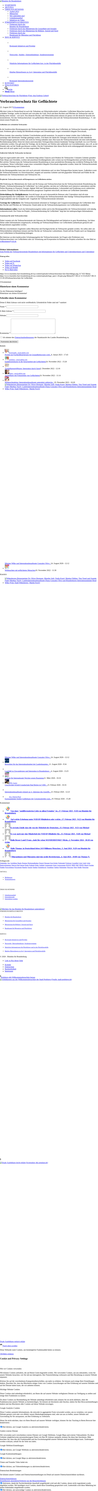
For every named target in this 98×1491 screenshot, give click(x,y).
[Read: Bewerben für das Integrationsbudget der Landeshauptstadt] (7, 762)
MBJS (73, 865)
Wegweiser (70, 867)
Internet (22, 865)
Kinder (27, 865)
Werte (75, 867)
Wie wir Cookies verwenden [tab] (11, 1369)
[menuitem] (51, 5)
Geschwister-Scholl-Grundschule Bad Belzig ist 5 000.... (26, 785)
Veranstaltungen (10, 879)
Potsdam (91, 865)
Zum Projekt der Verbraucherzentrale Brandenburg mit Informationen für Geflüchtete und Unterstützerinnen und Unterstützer (47, 252)
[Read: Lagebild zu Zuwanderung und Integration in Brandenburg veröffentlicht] (7, 769)
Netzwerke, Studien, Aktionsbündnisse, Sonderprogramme (32, 55)
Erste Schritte (54, 863)
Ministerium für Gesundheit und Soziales (18, 921)
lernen (55, 865)
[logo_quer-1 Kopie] (10, 1)
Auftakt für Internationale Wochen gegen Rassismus (24, 778)
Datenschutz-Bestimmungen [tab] (10, 1471)
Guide (84, 863)
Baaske (20, 863)
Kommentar (5, 333)
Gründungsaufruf (10, 895)
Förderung (68, 863)
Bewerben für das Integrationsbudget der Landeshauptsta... (27, 764)
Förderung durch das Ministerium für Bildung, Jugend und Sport (34, 31)
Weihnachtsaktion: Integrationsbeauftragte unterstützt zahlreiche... (29, 382)
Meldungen (8, 877)
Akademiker (3, 863)
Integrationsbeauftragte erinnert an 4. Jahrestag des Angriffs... (28, 792)
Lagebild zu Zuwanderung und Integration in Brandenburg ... (28, 771)
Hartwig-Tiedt (16, 865)
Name (3, 307)
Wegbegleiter (63, 867)
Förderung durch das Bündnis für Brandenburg (19, 25)
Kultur (37, 865)
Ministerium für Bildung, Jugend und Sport (19, 924)
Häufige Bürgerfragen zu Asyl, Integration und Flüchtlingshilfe (33, 72)
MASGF (68, 865)
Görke (88, 863)
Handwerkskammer (5, 865)
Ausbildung (13, 863)
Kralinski (32, 865)
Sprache (30, 867)
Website (3, 315)
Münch (86, 865)
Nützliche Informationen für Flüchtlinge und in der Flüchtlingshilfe (26, 947)
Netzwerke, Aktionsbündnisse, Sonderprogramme (20, 943)
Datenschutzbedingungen (24, 337)
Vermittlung (50, 867)
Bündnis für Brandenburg (13, 917)
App (8, 863)
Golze (80, 863)
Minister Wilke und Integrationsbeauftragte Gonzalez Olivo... (28, 563)
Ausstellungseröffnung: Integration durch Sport (22, 369)
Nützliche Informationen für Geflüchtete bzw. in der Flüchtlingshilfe (35, 63)
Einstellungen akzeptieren (9, 1481)
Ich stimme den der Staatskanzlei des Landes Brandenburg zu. (36, 337)
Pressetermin (18, 867)
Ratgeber (24, 867)
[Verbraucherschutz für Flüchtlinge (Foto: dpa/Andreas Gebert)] (24, 96)
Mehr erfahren (8, 1354)
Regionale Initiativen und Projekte (22, 46)
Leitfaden (41, 865)
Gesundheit (75, 863)
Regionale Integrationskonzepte (21, 81)
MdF (77, 865)
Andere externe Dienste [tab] (9, 1431)
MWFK (81, 865)
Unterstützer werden (11, 899)
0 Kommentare (18, 107)
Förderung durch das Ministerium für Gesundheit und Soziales (33, 29)
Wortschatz (85, 867)
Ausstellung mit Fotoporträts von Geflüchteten (22, 375)
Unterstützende (10, 897)
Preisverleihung (9, 867)
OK (1, 1354)
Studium (35, 867)
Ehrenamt (47, 863)
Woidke (79, 867)
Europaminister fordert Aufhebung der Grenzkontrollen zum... (28, 799)
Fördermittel (61, 863)
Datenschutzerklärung (8, 1479)
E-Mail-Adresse (6, 311)
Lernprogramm (61, 865)
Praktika (2, 867)
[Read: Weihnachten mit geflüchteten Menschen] (7, 568)
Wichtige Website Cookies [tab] (10, 1389)
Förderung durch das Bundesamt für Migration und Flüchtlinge (25, 34)
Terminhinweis (42, 867)
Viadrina (56, 867)
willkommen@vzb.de (8, 241)
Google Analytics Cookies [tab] (10, 1408)
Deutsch (41, 863)
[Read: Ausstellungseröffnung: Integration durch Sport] (7, 366)
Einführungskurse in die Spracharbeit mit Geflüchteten (25, 362)
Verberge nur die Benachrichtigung (32, 1481)
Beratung (24, 863)
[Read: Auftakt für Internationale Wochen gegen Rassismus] (7, 776)
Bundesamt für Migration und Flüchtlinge (18, 928)
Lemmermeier (49, 865)
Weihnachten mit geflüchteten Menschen (20, 570)
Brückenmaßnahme (33, 863)
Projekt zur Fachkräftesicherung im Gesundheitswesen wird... (28, 355)
